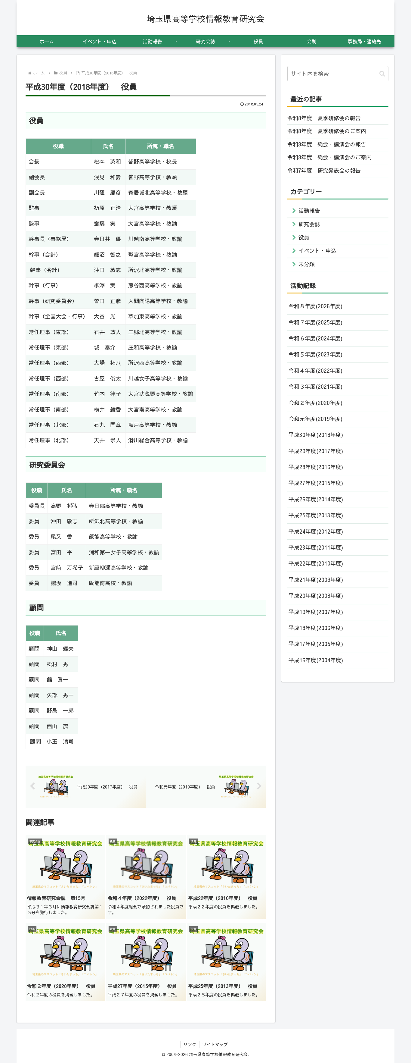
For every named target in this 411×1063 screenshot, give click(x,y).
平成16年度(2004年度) (316, 660)
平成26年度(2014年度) (316, 499)
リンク (190, 1044)
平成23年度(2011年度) (316, 547)
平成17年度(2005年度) (316, 644)
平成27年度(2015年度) (316, 483)
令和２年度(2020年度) (315, 402)
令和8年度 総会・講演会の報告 (326, 144)
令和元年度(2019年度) (315, 418)
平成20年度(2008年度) (316, 595)
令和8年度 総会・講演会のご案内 (329, 157)
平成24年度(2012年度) (316, 531)
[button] (382, 73)
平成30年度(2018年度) (316, 434)
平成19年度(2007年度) (316, 612)
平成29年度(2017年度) (316, 451)
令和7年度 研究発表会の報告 (324, 170)
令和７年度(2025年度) (315, 322)
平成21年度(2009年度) (316, 579)
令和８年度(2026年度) (315, 306)
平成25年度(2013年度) (316, 515)
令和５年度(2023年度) (315, 354)
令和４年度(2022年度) (315, 370)
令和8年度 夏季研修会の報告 (324, 118)
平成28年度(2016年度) (316, 467)
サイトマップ (215, 1044)
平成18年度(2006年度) (316, 628)
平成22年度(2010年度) (316, 563)
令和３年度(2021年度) (315, 386)
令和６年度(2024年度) (315, 338)
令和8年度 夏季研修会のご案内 (326, 131)
